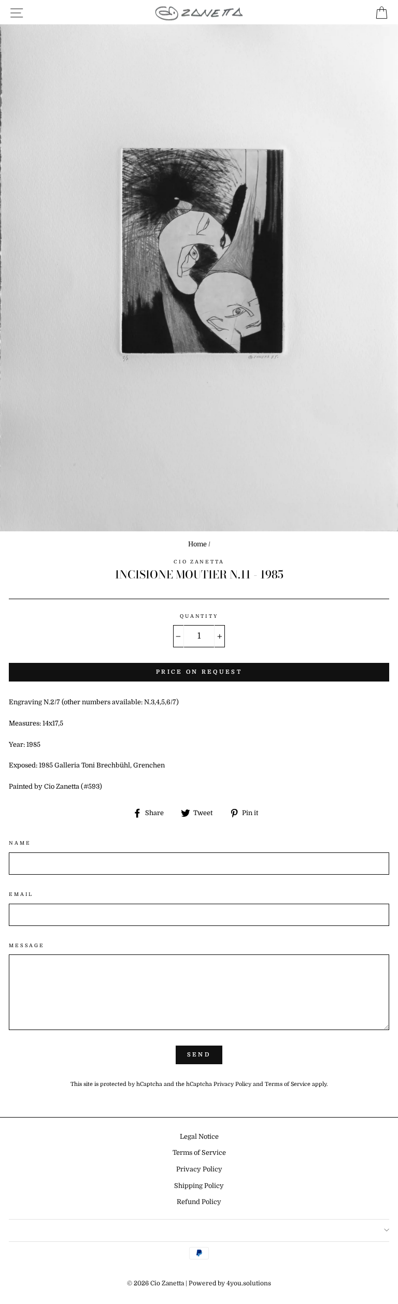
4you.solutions (248, 1283)
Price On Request (199, 672)
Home (197, 544)
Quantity (199, 616)
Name (20, 843)
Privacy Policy (232, 1084)
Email (21, 894)
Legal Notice (199, 1136)
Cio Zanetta (199, 561)
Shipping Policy (199, 1186)
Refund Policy (199, 1202)
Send (199, 1054)
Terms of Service (287, 1084)
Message (27, 945)
